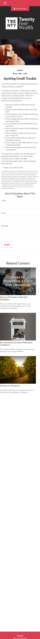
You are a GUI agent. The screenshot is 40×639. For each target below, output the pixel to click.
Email (4, 213)
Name (4, 200)
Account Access (21, 9)
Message (5, 226)
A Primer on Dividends (9, 386)
